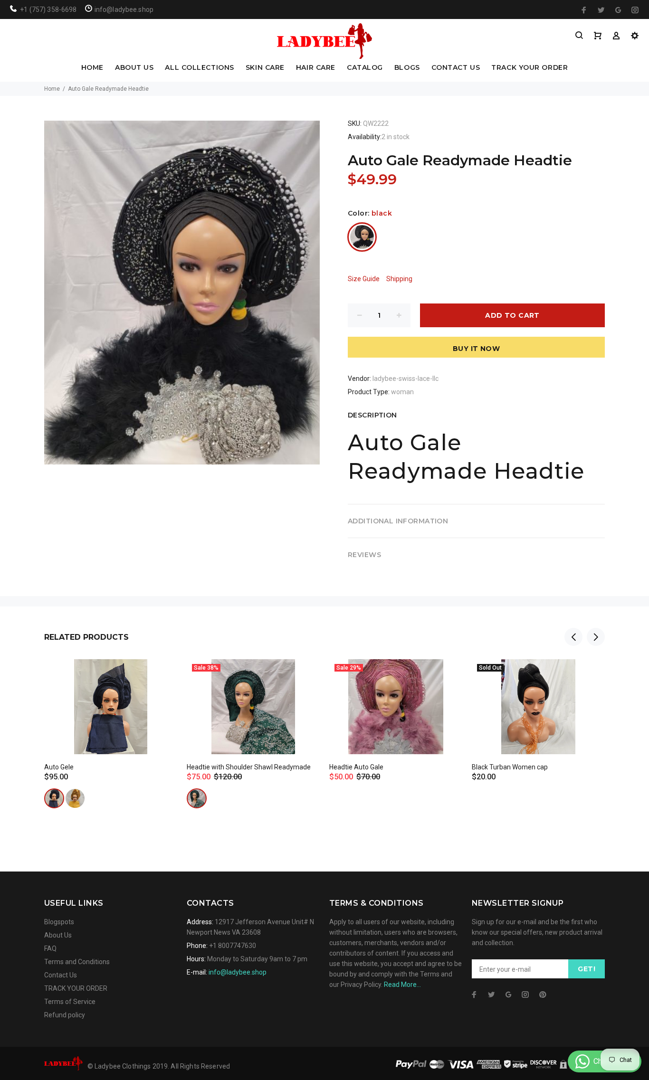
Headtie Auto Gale (356, 767)
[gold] (75, 798)
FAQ (50, 948)
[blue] (54, 798)
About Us (58, 935)
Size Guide (364, 279)
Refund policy (64, 1015)
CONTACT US (455, 68)
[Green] (196, 798)
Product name (79, 1042)
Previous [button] (573, 637)
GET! (586, 969)
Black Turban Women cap (510, 767)
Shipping (399, 279)
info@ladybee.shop (238, 972)
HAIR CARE (315, 68)
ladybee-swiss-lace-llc (405, 378)
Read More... (402, 984)
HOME (92, 68)
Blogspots (59, 922)
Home (52, 88)
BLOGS (407, 68)
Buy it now (476, 348)
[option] (110, 722)
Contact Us (60, 975)
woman (402, 392)
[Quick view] (161, 675)
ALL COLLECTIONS (199, 68)
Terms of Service (69, 1001)
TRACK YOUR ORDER (529, 68)
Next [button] (596, 637)
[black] (362, 237)
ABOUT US (134, 68)
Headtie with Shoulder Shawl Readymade (249, 767)
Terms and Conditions (77, 962)
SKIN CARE (265, 68)
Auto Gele (59, 767)
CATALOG (365, 68)
